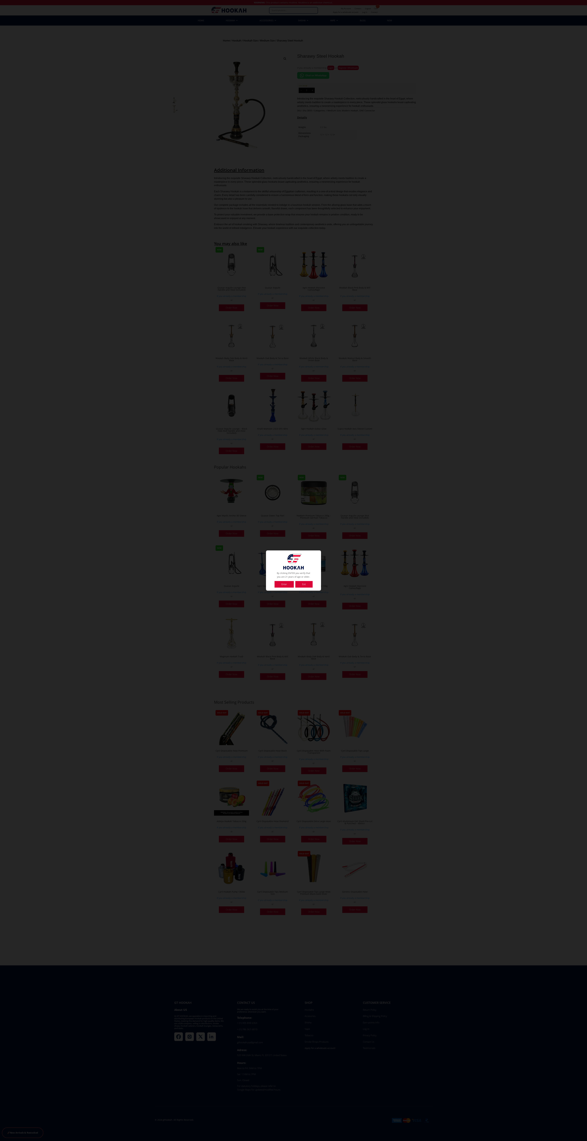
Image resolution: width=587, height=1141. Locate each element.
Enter (284, 584)
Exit (304, 584)
